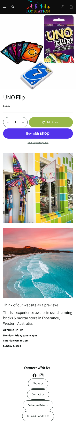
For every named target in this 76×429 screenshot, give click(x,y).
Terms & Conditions (38, 416)
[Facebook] (34, 375)
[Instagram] (41, 375)
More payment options (38, 142)
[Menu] (4, 6)
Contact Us (38, 394)
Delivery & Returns (38, 405)
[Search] (13, 7)
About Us (38, 383)
